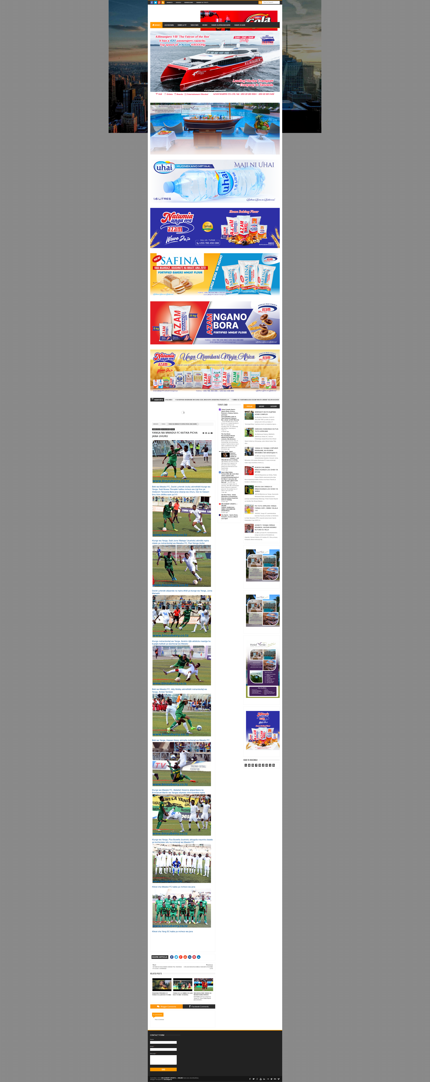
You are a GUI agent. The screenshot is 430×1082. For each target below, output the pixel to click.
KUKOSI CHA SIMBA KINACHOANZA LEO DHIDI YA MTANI (266, 469)
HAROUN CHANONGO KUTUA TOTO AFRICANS (266, 430)
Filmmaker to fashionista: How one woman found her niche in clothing (229, 498)
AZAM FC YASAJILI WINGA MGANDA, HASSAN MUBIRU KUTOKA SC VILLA (265, 527)
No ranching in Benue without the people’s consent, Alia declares (228, 437)
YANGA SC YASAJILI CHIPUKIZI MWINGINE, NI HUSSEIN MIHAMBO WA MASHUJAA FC (266, 450)
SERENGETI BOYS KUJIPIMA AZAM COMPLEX (265, 413)
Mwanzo (170, 2)
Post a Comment (159, 1019)
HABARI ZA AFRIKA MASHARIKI (220, 25)
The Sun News (225, 434)
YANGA (163, 424)
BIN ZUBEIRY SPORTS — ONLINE (172, 1078)
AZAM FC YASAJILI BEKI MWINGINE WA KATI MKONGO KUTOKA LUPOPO (192, 400)
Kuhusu (178, 2)
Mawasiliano (188, 2)
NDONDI (204, 25)
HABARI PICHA (156, 429)
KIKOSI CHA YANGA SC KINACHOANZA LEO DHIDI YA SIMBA (266, 488)
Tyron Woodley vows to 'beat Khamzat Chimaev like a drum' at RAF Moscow (230, 418)
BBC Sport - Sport (227, 451)
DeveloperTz (168, 1079)
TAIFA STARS (194, 25)
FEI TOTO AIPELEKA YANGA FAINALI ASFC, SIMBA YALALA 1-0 (266, 508)
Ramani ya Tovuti (202, 2)
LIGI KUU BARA (169, 25)
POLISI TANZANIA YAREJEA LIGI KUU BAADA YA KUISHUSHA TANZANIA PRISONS (247, 400)
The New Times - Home (228, 495)
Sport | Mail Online (227, 472)
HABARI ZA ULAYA (239, 25)
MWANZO (157, 25)
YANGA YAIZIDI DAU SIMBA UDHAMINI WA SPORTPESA (228, 509)
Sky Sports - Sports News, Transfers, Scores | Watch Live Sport (229, 516)
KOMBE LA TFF (182, 25)
